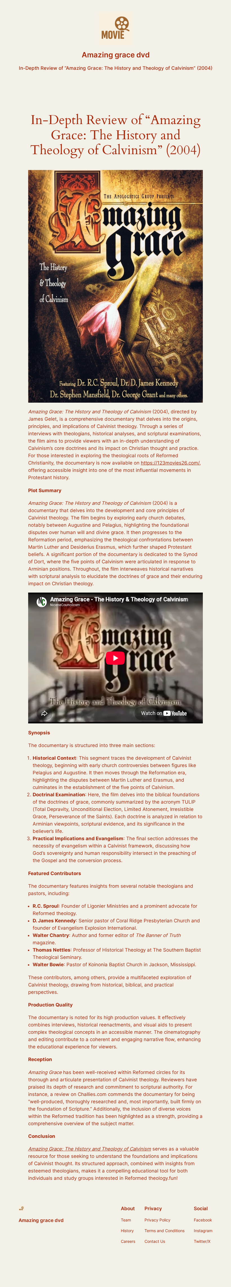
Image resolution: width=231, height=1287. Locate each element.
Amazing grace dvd (116, 54)
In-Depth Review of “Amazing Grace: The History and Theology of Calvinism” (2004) (115, 68)
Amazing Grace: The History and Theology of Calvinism (89, 1149)
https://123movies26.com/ (170, 463)
